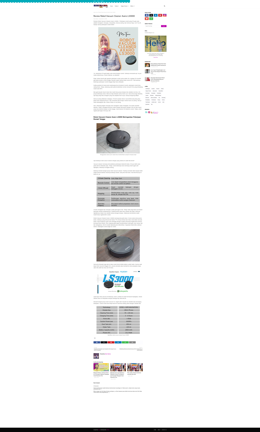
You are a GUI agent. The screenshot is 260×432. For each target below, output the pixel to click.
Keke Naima (96, 18)
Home (95, 1)
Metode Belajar (158, 95)
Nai (159, 97)
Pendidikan (148, 99)
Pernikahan (154, 99)
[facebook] (161, 1)
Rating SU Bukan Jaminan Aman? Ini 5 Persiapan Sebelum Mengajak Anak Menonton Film (101, 374)
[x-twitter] (164, 1)
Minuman (147, 97)
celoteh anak (154, 102)
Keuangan (153, 93)
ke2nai (159, 102)
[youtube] (147, 18)
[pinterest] (160, 15)
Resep (159, 99)
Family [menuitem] (116, 6)
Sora (99, 429)
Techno (163, 99)
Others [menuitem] (131, 6)
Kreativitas (159, 93)
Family (162, 88)
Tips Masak (148, 102)
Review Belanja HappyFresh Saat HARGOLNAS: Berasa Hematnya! (158, 64)
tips (97, 12)
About (98, 1)
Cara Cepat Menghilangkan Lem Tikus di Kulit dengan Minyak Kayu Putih (158, 71)
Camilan (153, 88)
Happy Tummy (148, 90)
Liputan (147, 95)
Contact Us (164, 429)
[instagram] (165, 1)
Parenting (163, 97)
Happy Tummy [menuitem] (124, 6)
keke (163, 102)
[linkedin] (156, 15)
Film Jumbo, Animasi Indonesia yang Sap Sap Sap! (134, 373)
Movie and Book (154, 97)
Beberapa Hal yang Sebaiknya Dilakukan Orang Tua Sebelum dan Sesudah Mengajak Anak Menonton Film (117, 375)
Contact (102, 1)
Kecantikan (161, 90)
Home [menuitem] (111, 6)
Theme (108, 429)
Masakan (152, 95)
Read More (156, 57)
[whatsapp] (151, 18)
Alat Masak (148, 88)
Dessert (157, 88)
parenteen (147, 104)
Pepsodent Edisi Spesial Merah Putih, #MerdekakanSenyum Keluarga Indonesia (158, 79)
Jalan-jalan (155, 90)
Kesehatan (148, 93)
